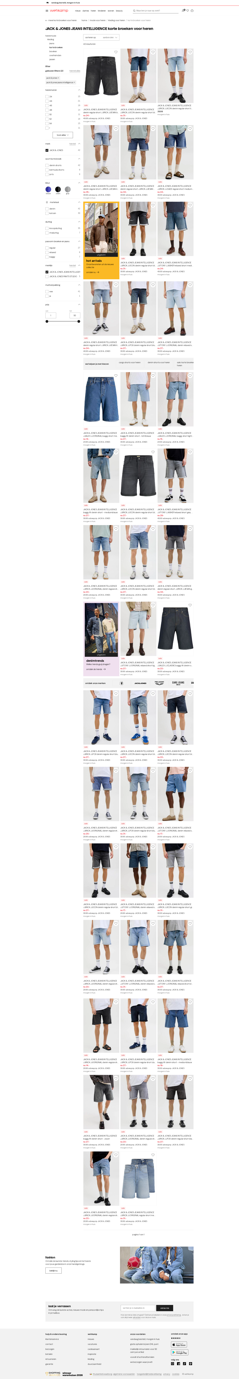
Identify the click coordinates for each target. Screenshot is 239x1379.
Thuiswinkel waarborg (102, 1374)
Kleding (50, 39)
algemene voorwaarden (124, 1374)
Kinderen (102, 10)
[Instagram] (172, 1363)
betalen (49, 1354)
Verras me (164, 1308)
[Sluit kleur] (78, 182)
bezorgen (49, 1349)
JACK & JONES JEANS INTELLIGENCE (59, 82)
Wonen (111, 10)
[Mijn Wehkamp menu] (183, 11)
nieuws (91, 1339)
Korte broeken (56, 47)
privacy (166, 1374)
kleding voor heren (116, 20)
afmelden (137, 1317)
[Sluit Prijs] (78, 304)
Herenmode (50, 36)
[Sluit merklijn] (78, 265)
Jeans (51, 43)
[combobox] (156, 10)
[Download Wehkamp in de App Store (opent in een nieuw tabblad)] (179, 1347)
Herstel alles (75, 71)
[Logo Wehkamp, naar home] (58, 10)
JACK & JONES (51, 78)
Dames (86, 10)
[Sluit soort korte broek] (78, 158)
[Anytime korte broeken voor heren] (121, 683)
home (84, 20)
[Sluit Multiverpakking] (78, 285)
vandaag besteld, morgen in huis (145, 1339)
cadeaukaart (94, 1349)
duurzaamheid (94, 1364)
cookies (175, 1374)
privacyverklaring (174, 1315)
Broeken (53, 51)
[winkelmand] (192, 11)
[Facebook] (178, 1363)
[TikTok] (184, 1363)
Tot (71, 311)
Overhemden (55, 55)
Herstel (72, 144)
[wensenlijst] (188, 11)
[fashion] (157, 1265)
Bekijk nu (54, 1270)
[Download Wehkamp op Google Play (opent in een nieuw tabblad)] (179, 1355)
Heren (93, 10)
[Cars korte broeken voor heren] (178, 683)
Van (46, 311)
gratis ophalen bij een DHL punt (144, 1344)
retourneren (50, 1359)
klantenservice (52, 1339)
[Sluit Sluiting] (78, 221)
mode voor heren (98, 20)
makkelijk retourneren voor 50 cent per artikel (143, 1350)
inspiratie (92, 1354)
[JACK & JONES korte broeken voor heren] (140, 683)
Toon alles (61, 135)
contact (49, 1344)
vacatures (92, 1344)
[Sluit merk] (78, 143)
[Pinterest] (190, 1363)
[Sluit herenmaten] (78, 90)
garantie (49, 1364)
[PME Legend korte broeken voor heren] (159, 683)
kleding (91, 1359)
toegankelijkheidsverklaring (149, 1374)
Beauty (119, 10)
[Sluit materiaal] (78, 202)
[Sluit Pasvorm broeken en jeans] (78, 241)
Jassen (52, 59)
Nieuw (78, 10)
